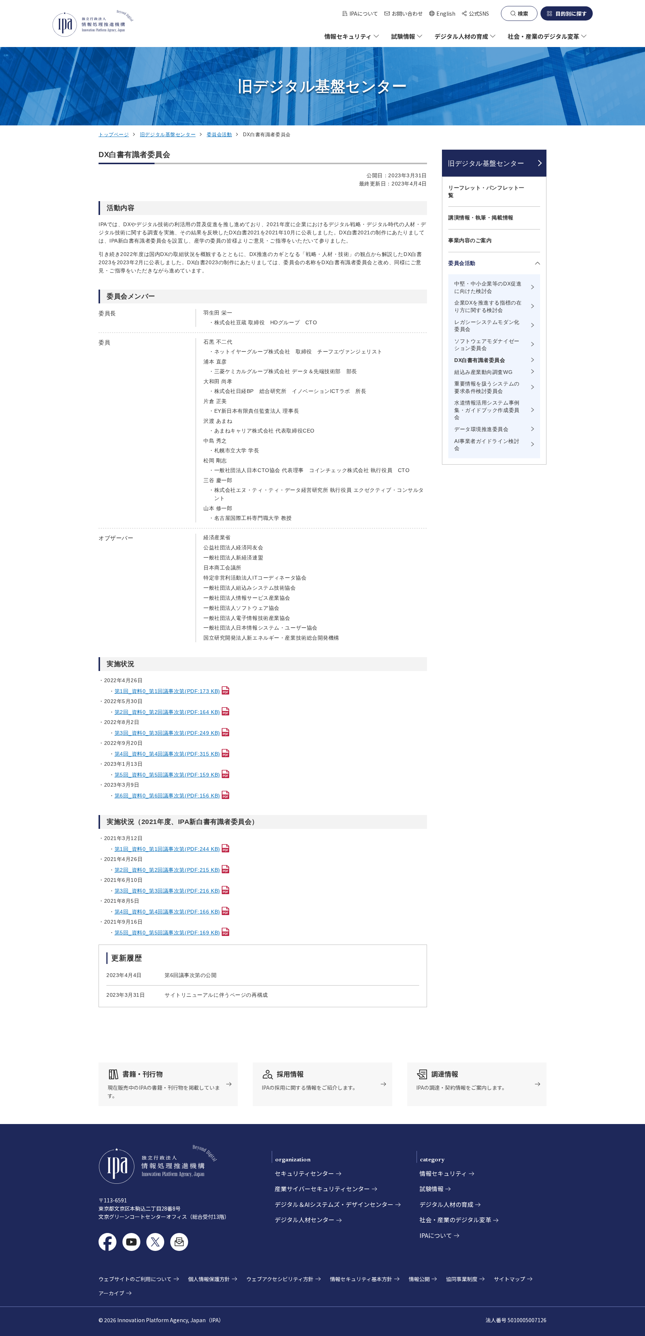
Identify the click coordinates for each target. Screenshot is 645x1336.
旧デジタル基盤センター (168, 134)
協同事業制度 (461, 1279)
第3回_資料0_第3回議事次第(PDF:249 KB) (167, 733)
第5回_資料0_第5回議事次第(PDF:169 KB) (167, 933)
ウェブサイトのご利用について (135, 1279)
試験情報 (431, 1188)
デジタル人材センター (304, 1219)
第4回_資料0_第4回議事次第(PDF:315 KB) (167, 754)
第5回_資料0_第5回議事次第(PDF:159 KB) (167, 775)
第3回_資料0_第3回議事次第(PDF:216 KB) (167, 891)
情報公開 (419, 1279)
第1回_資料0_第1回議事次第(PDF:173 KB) (167, 691)
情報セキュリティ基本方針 (361, 1279)
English (442, 14)
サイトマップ (509, 1279)
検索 (523, 13)
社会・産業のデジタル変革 (455, 1219)
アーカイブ (111, 1293)
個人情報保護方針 (209, 1279)
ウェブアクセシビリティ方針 (280, 1279)
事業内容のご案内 (470, 240)
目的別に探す (571, 13)
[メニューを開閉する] (536, 263)
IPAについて (363, 13)
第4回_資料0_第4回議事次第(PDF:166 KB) (167, 912)
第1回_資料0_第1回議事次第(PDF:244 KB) (167, 849)
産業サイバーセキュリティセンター (322, 1188)
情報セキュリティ (443, 1173)
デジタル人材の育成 (446, 1204)
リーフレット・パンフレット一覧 (486, 191)
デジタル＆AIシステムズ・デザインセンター (334, 1204)
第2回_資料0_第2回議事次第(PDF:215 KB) (167, 870)
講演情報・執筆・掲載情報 (481, 218)
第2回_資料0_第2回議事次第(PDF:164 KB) (167, 712)
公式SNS (479, 13)
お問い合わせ (407, 13)
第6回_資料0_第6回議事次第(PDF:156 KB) (167, 796)
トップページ (114, 134)
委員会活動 (219, 134)
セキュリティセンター (304, 1173)
